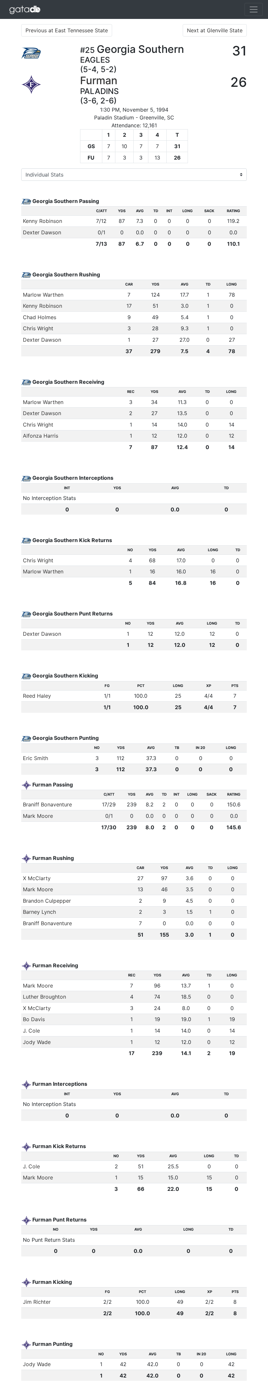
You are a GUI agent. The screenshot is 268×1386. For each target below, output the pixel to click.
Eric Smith (35, 758)
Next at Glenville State (215, 30)
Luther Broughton (44, 996)
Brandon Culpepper (47, 900)
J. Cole (31, 1030)
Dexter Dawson (42, 232)
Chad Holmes (39, 317)
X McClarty (37, 878)
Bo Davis (34, 1019)
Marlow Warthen (43, 294)
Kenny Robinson (42, 221)
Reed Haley (37, 696)
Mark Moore (38, 816)
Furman (98, 80)
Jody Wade (37, 1042)
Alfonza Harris (40, 435)
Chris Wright (38, 328)
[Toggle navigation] (253, 9)
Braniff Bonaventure (47, 804)
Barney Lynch (39, 912)
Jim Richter (37, 1302)
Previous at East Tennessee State (66, 30)
